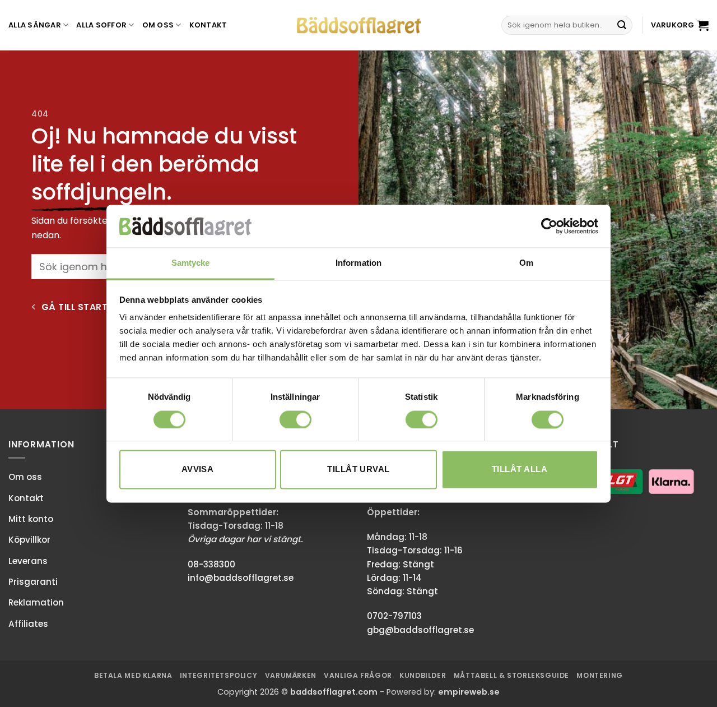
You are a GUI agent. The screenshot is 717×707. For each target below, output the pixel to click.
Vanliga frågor (358, 675)
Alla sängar (34, 25)
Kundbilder (422, 675)
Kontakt (208, 25)
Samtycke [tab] (190, 263)
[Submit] (621, 25)
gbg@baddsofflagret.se (420, 630)
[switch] (295, 419)
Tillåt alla (519, 469)
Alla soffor (101, 25)
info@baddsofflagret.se (241, 578)
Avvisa (197, 469)
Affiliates (28, 624)
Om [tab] (526, 263)
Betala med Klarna (133, 675)
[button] (680, 25)
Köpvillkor (29, 540)
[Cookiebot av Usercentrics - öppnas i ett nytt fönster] (549, 226)
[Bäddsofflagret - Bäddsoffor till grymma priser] (359, 25)
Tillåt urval (358, 469)
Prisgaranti (33, 582)
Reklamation (36, 602)
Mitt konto (30, 519)
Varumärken (290, 675)
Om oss (158, 25)
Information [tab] (358, 263)
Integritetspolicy (218, 675)
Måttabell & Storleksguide (511, 675)
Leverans (28, 561)
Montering (599, 675)
